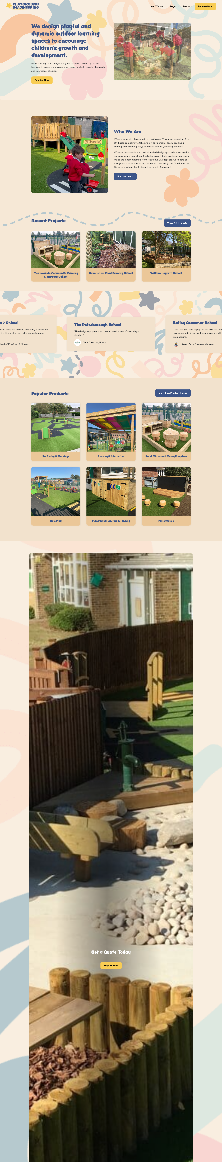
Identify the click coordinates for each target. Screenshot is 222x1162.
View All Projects (177, 222)
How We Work (158, 6)
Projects (174, 6)
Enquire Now (205, 6)
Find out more (125, 176)
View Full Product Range (173, 392)
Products (188, 6)
